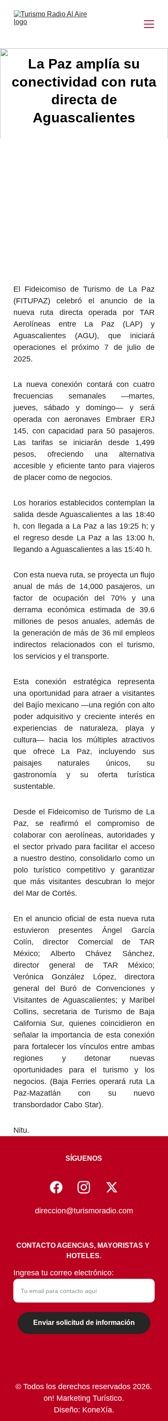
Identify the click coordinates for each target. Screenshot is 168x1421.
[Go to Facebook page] (56, 1187)
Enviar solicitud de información (84, 1322)
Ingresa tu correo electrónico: (63, 1272)
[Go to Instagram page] (84, 1187)
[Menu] (149, 24)
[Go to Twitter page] (112, 1187)
